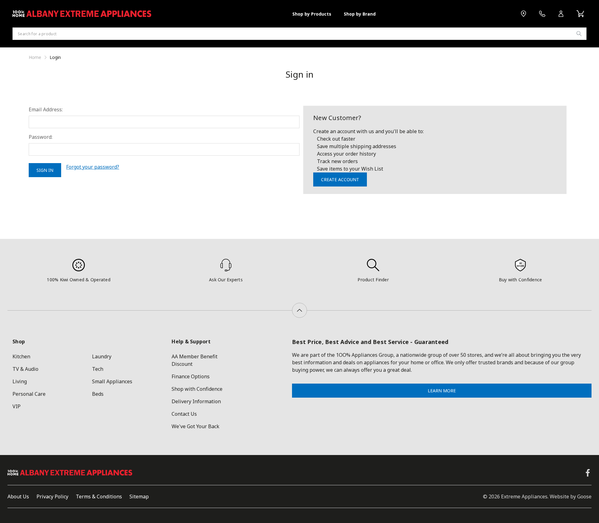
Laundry (101, 356)
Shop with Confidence (197, 388)
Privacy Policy (52, 496)
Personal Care (29, 393)
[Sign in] (561, 13)
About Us (18, 496)
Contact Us (184, 413)
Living (19, 381)
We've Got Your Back (195, 426)
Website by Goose (571, 496)
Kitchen (21, 356)
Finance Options (191, 376)
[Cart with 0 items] (580, 13)
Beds (98, 393)
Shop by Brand (360, 14)
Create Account (340, 179)
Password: (40, 136)
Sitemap (139, 496)
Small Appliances (112, 381)
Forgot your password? (92, 166)
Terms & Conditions (99, 496)
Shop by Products (311, 14)
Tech (97, 369)
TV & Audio (25, 369)
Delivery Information (196, 401)
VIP (16, 406)
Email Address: (46, 109)
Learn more (442, 391)
